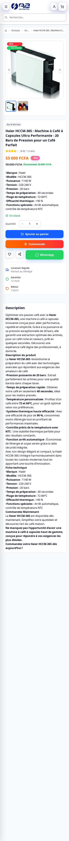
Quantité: (11, 223)
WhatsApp (47, 255)
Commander (37, 244)
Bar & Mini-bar (27, 30)
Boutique (16, 30)
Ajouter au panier (37, 234)
